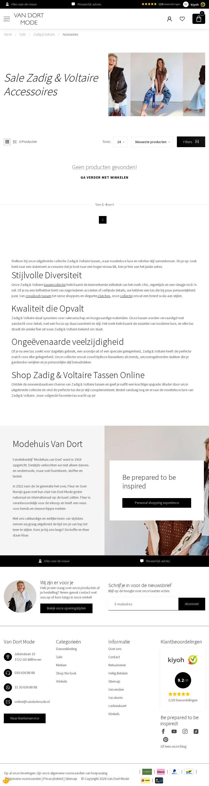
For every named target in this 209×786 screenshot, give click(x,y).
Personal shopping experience (157, 502)
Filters (188, 142)
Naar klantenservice (24, 718)
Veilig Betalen (118, 673)
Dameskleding (66, 648)
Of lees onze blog (173, 746)
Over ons (114, 648)
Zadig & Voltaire (44, 34)
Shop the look (66, 673)
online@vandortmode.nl (32, 701)
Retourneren (117, 665)
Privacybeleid (53, 778)
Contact (114, 657)
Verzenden (116, 689)
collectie (126, 296)
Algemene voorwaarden (24, 778)
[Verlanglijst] (182, 19)
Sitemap (114, 681)
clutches (103, 296)
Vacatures (115, 697)
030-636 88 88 (25, 672)
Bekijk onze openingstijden (66, 608)
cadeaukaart (117, 705)
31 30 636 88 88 (26, 687)
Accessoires (70, 34)
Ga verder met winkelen (104, 177)
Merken (61, 665)
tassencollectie (55, 284)
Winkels (61, 681)
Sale (22, 34)
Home (8, 34)
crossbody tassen (38, 296)
